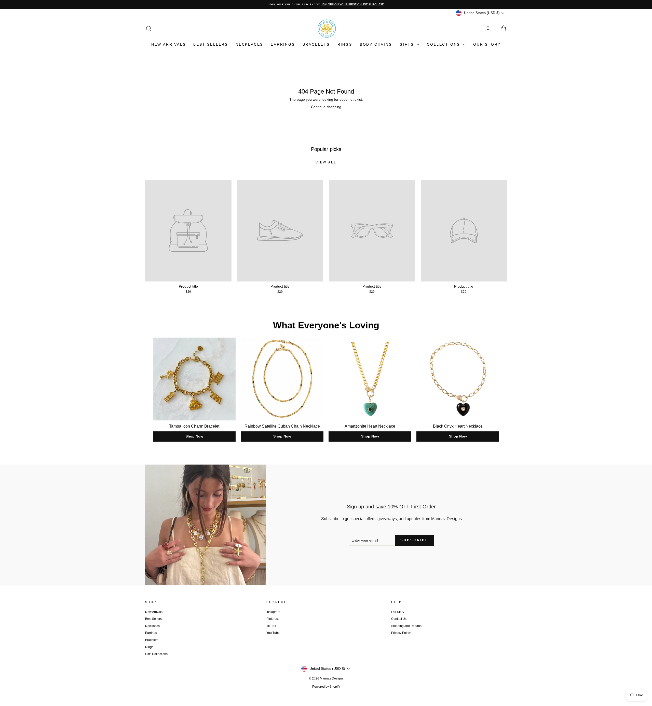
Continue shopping (326, 107)
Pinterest (272, 619)
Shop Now (194, 436)
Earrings (283, 44)
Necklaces (249, 44)
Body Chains (376, 44)
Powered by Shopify (326, 686)
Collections (444, 44)
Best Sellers (210, 44)
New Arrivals (168, 44)
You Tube (273, 633)
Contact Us (398, 619)
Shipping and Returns (406, 626)
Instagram (273, 612)
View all (326, 162)
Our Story (487, 44)
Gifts (408, 44)
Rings (344, 44)
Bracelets (316, 44)
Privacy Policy (401, 633)
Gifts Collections (156, 654)
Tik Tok (271, 626)
